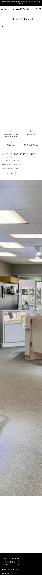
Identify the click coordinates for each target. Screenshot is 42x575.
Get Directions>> (7, 573)
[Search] (6, 9)
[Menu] (2, 9)
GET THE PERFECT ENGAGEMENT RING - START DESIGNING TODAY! (21, 3)
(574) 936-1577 (14, 569)
